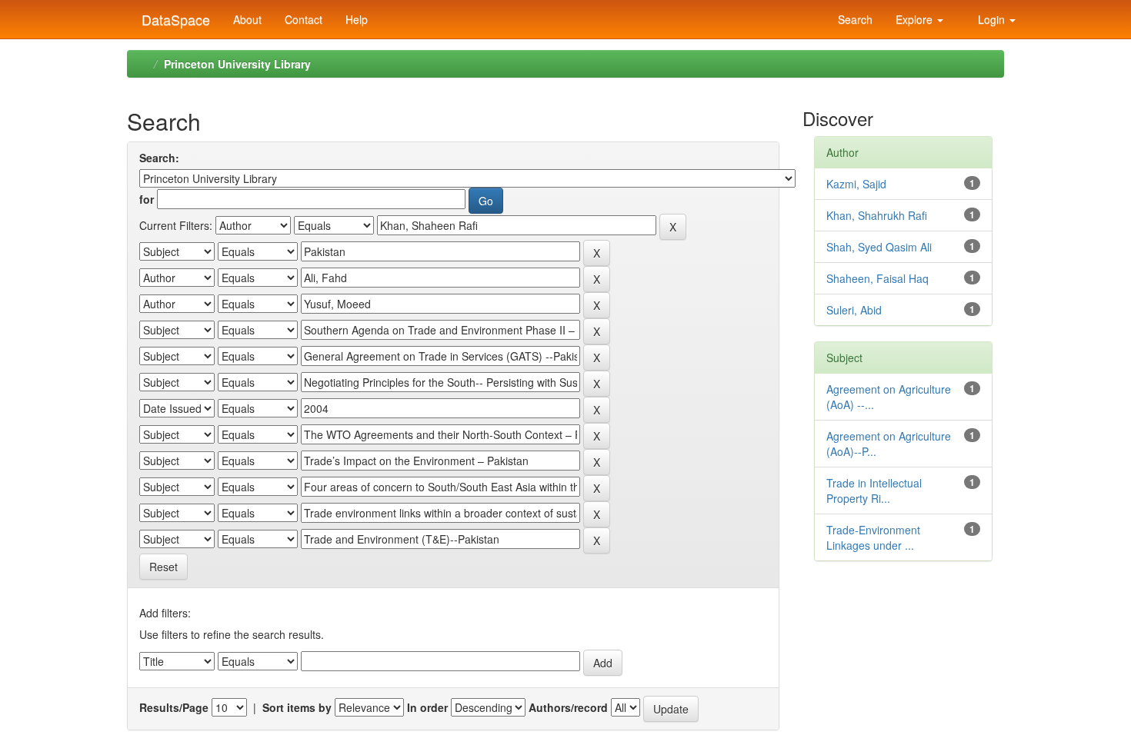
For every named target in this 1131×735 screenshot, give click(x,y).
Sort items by (297, 707)
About (247, 19)
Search (853, 19)
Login (991, 19)
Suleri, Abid (854, 310)
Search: (159, 157)
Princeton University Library (237, 64)
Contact (303, 19)
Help (356, 19)
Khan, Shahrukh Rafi (876, 215)
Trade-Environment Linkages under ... (873, 537)
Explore (916, 19)
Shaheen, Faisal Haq (877, 278)
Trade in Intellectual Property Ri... (874, 490)
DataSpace (174, 16)
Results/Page (174, 707)
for (146, 199)
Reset (163, 566)
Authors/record (568, 707)
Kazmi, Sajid (856, 183)
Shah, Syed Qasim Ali (879, 246)
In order (427, 707)
